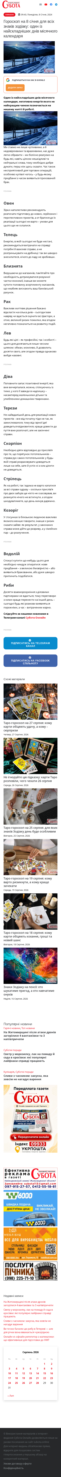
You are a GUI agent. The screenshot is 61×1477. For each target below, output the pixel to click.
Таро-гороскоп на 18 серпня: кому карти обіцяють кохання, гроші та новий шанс (28, 936)
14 (37, 1373)
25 (16, 1383)
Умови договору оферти (18, 1463)
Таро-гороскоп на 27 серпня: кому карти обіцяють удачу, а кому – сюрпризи (28, 726)
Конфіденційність (14, 1468)
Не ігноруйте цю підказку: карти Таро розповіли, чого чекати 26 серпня (30, 779)
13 (30, 1373)
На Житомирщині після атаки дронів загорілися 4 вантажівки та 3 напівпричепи (30, 1035)
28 (37, 1383)
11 (16, 1373)
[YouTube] (46, 4)
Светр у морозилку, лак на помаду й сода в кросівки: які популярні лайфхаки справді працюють (29, 1057)
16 (51, 1373)
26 (23, 1383)
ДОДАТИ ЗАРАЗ (15, 87)
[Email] (40, 4)
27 (30, 1383)
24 (9, 1383)
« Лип (11, 1395)
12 (23, 1373)
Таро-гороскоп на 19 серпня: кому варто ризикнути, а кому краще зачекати (28, 882)
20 (30, 1378)
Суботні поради (12, 1050)
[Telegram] (56, 4)
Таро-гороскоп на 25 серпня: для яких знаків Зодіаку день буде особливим (30, 829)
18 (16, 1378)
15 (44, 1373)
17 (9, 1378)
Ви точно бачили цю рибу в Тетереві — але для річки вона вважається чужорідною (28, 1330)
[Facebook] (51, 4)
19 (23, 1378)
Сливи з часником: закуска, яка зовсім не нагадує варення (26, 1077)
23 (51, 1378)
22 (44, 1378)
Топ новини (28, 1028)
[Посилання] (11, 4)
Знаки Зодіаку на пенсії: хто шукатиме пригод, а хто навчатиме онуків (29, 990)
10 (9, 1373)
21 (37, 1378)
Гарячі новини (12, 1028)
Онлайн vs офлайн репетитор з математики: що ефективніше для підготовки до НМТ (29, 1338)
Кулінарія (9, 1071)
